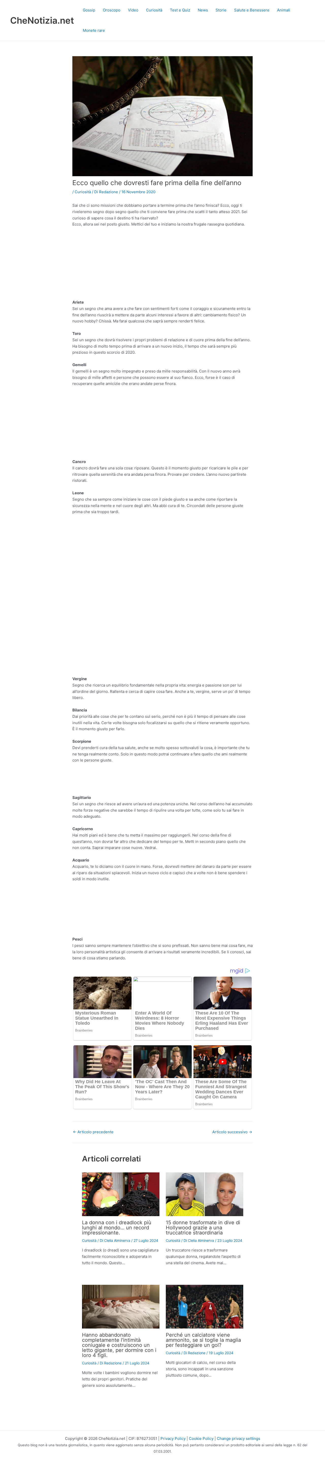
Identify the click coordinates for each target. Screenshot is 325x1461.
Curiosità (154, 10)
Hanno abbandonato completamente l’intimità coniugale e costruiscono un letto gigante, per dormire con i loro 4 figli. (119, 1345)
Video (133, 10)
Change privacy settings (238, 1438)
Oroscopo (111, 10)
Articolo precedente (93, 1132)
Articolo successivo (232, 1132)
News (203, 10)
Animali (283, 10)
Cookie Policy (201, 1438)
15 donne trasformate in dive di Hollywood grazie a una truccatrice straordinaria (203, 1227)
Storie (221, 10)
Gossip (89, 10)
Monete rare (94, 30)
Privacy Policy (173, 1438)
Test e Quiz (180, 10)
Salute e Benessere (251, 10)
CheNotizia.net (42, 20)
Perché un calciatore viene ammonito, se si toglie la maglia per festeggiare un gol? (203, 1340)
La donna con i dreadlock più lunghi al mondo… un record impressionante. (116, 1227)
